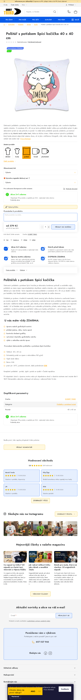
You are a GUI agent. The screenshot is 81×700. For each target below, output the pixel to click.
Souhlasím (65, 689)
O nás (5, 5)
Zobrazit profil (64, 514)
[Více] (75, 20)
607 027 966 (69, 12)
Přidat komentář (24, 447)
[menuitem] (10, 20)
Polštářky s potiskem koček (66, 404)
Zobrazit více (40, 500)
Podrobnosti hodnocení (34, 42)
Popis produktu (10, 270)
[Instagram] (50, 653)
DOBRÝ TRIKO (32, 234)
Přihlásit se (64, 616)
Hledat (54, 11)
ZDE (45, 366)
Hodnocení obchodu (40, 460)
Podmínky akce (15, 200)
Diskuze (22, 270)
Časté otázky (15, 5)
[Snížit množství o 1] (42, 227)
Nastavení (15, 696)
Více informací (25, 139)
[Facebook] (45, 653)
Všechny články (40, 594)
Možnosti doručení (71, 189)
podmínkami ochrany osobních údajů (38, 621)
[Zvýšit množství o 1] (48, 227)
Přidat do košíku (63, 227)
